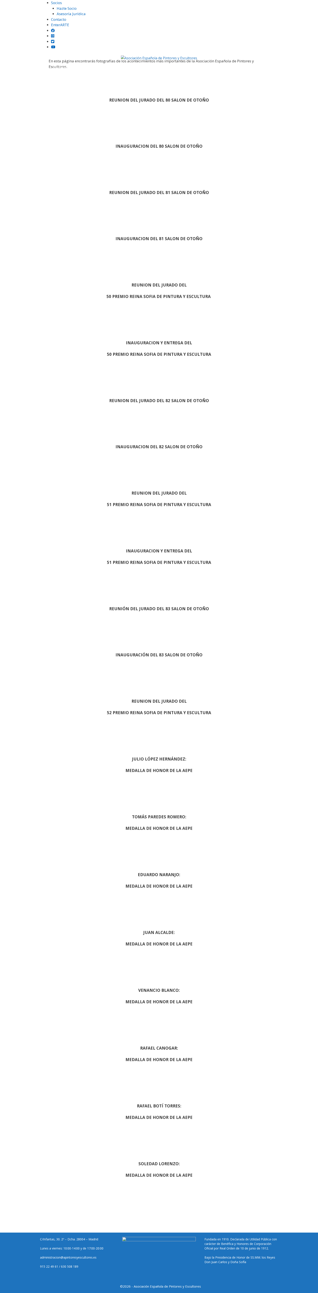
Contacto (58, 19)
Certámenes (63, 67)
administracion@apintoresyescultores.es (68, 1257)
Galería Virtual (228, 67)
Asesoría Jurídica (71, 13)
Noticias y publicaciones (136, 67)
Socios (56, 2)
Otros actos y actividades (266, 67)
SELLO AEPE (171, 67)
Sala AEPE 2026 (198, 67)
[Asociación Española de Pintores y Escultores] (159, 58)
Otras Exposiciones (94, 67)
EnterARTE (60, 24)
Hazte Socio (67, 8)
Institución (38, 67)
